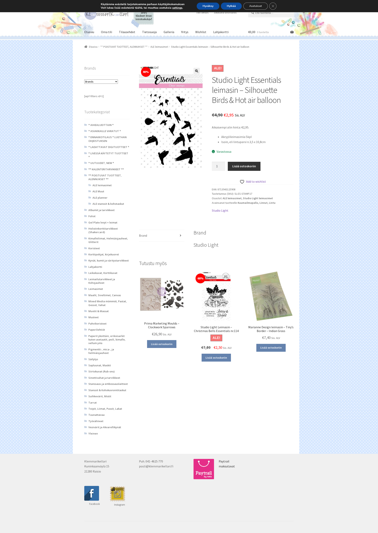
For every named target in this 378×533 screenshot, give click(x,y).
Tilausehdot (127, 32)
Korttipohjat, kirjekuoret (103, 254)
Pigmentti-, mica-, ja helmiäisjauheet (101, 351)
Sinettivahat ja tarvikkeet (104, 378)
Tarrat (92, 402)
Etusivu (89, 32)
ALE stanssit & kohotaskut (108, 204)
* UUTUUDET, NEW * (101, 163)
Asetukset (255, 6)
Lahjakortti (221, 32)
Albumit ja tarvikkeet (101, 210)
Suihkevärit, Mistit (99, 396)
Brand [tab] (143, 235)
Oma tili (106, 32)
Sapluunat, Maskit (99, 365)
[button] (197, 71)
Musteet (93, 317)
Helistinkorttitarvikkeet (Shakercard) (103, 230)
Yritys (184, 32)
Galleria (169, 32)
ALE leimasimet (159, 46)
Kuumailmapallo (248, 203)
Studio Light (220, 210)
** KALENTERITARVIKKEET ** (106, 169)
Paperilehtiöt (96, 329)
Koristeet (94, 248)
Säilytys (93, 359)
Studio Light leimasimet (258, 198)
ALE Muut (98, 191)
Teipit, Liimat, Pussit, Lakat (105, 408)
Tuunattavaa (96, 415)
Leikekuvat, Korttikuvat (102, 273)
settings (177, 8)
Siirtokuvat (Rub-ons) (101, 371)
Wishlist (200, 32)
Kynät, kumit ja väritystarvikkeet (108, 260)
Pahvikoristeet (97, 323)
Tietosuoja (149, 32)
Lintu (272, 203)
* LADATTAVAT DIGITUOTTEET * (108, 147)
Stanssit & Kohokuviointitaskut (107, 390)
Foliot (91, 216)
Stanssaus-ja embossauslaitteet (108, 384)
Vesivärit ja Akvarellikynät (104, 427)
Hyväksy (208, 6)
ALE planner (100, 197)
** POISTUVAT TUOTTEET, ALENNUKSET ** (123, 46)
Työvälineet (95, 421)
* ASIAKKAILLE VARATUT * (104, 131)
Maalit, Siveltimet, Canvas (104, 295)
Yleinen (93, 433)
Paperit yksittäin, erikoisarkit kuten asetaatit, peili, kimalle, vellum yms (107, 339)
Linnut (263, 203)
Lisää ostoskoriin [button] (161, 344)
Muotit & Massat (98, 311)
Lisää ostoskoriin (244, 166)
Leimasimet (95, 289)
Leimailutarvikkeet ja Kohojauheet (101, 281)
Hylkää (231, 6)
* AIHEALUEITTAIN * (101, 125)
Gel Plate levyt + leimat (102, 222)
